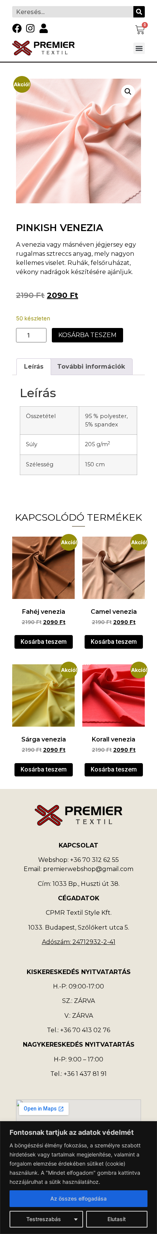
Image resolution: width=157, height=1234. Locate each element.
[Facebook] (17, 28)
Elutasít (116, 1219)
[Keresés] (139, 11)
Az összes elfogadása (78, 1198)
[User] (43, 28)
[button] (139, 48)
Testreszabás (43, 1219)
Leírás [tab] (33, 366)
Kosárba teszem (87, 335)
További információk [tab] (91, 366)
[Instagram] (30, 28)
